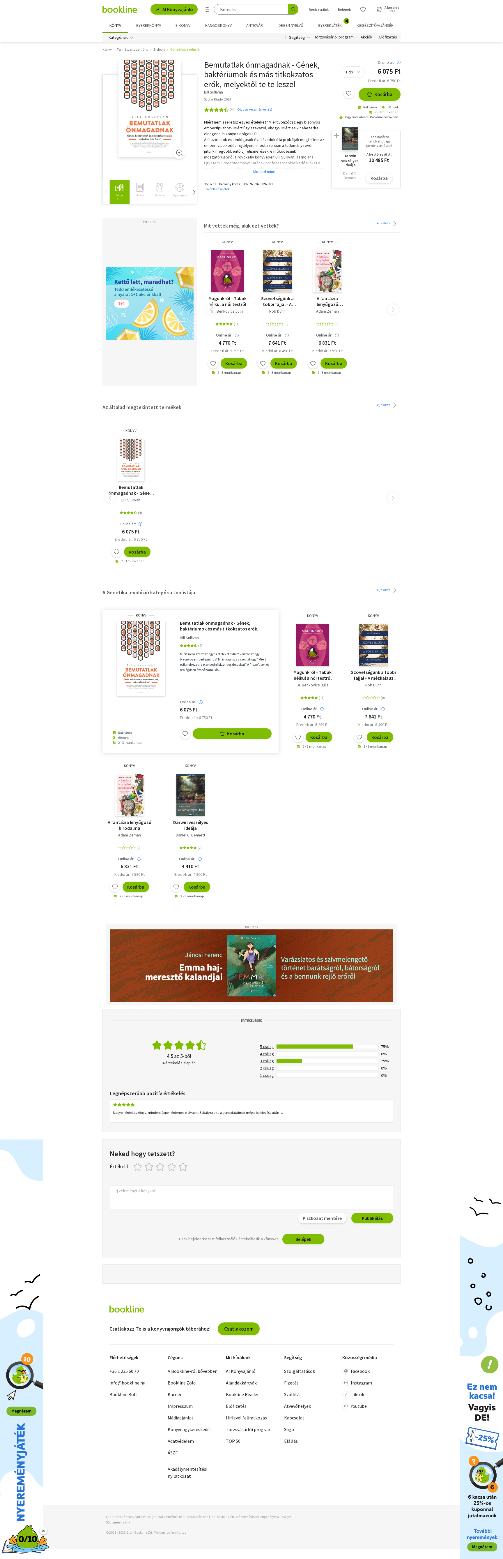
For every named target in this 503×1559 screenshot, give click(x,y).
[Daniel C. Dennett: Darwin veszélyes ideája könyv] (190, 795)
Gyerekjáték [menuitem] (333, 23)
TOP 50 (233, 1441)
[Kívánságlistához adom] (348, 93)
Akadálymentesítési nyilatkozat (187, 1472)
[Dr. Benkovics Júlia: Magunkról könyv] (227, 271)
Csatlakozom (239, 1328)
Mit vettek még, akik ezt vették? (241, 225)
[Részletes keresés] (207, 9)
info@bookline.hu (127, 1383)
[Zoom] (179, 152)
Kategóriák (118, 37)
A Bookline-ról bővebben (192, 1371)
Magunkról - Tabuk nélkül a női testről (227, 301)
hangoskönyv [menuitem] (218, 25)
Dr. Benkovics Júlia (227, 311)
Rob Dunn (277, 311)
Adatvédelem (181, 1441)
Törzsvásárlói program (334, 37)
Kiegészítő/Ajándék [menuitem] (375, 25)
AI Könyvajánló (177, 9)
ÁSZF (173, 1453)
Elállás (291, 1441)
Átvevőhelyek (297, 1406)
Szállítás (293, 1394)
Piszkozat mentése (322, 1218)
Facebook (360, 1371)
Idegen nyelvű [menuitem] (290, 25)
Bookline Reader (242, 1394)
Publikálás (372, 1218)
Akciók (366, 37)
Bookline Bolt (123, 1394)
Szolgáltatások (299, 1371)
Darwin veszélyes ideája (190, 825)
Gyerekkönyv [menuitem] (148, 25)
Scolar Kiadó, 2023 (217, 99)
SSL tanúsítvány (118, 1522)
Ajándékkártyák (241, 1383)
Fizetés (291, 1383)
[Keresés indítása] (293, 9)
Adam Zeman (327, 311)
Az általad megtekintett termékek (141, 407)
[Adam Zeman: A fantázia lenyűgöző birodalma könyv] (327, 271)
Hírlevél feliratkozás (246, 1418)
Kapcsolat (294, 1418)
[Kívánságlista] (363, 9)
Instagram (361, 1383)
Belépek (344, 9)
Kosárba (383, 94)
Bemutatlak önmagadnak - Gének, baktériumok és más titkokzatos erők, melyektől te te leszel (130, 490)
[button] (193, 192)
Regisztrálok (319, 9)
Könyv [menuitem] (115, 25)
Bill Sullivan (130, 500)
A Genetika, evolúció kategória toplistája (148, 592)
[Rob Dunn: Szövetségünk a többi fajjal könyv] (277, 271)
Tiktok (357, 1394)
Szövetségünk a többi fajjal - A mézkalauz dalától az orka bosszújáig (277, 301)
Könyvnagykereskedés (190, 1429)
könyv (227, 241)
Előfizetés (388, 37)
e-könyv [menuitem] (183, 25)
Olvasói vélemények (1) (254, 109)
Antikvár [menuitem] (254, 25)
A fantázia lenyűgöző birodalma (327, 301)
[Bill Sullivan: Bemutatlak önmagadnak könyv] (149, 108)
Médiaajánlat (181, 1418)
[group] (119, 192)
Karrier (175, 1394)
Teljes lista (383, 223)
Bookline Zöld (182, 1383)
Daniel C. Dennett (190, 835)
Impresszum (180, 1406)
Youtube (359, 1406)
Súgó (289, 1429)
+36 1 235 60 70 (124, 1371)
